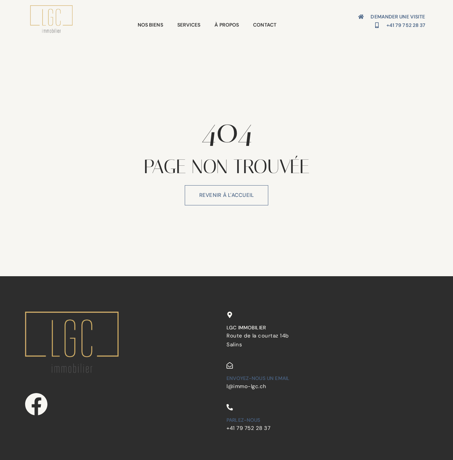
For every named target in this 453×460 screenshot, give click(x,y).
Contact (264, 25)
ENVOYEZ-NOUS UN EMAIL (257, 378)
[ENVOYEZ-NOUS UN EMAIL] (229, 365)
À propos (226, 25)
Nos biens (150, 25)
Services (189, 25)
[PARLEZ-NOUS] (229, 407)
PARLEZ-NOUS (243, 420)
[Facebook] (36, 404)
